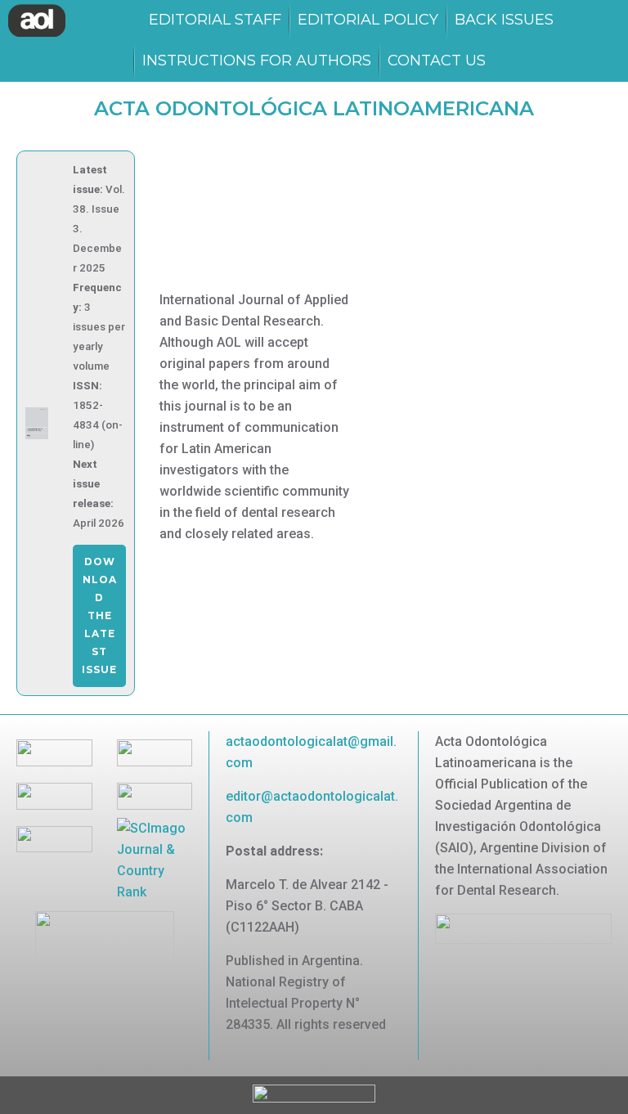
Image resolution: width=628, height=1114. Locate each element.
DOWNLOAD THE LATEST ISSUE (99, 615)
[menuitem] (215, 20)
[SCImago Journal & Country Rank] (155, 859)
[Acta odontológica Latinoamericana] (37, 20)
